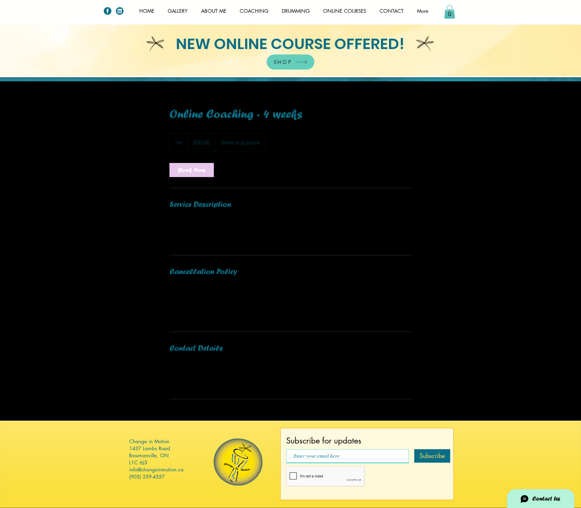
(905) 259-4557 (147, 476)
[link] (191, 170)
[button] (449, 12)
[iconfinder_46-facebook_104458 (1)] (107, 10)
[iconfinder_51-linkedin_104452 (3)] (119, 10)
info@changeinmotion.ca (156, 469)
